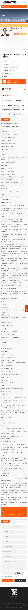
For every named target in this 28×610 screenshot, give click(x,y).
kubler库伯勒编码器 (7, 20)
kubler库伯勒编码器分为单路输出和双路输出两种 (14, 105)
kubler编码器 (21, 19)
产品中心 (14, 19)
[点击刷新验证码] (18, 573)
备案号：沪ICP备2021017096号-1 (15, 607)
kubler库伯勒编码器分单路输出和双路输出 (13, 101)
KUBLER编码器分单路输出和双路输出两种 (13, 114)
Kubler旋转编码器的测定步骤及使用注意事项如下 (14, 109)
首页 (9, 19)
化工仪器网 (10, 603)
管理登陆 (16, 603)
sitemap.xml (22, 603)
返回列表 (6, 511)
